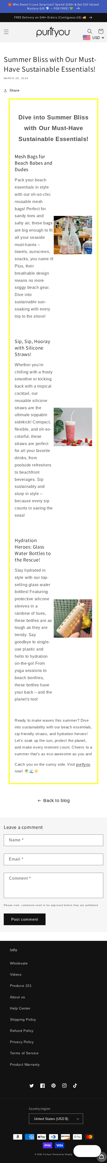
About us (17, 997)
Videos (16, 974)
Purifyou (47, 1154)
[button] (6, 31)
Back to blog (56, 800)
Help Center (20, 1008)
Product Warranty (25, 1064)
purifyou (83, 764)
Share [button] (14, 90)
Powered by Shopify (62, 1154)
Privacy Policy (22, 1042)
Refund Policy (22, 1031)
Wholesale (19, 963)
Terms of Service (24, 1053)
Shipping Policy (23, 1019)
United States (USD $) (51, 1119)
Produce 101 (21, 986)
